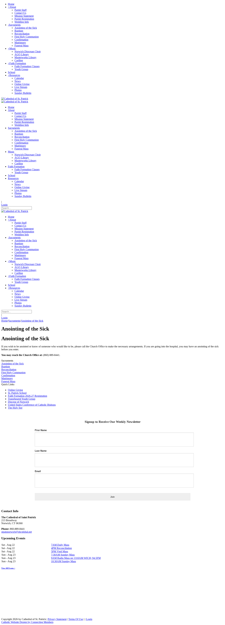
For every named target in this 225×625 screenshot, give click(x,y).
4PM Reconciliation (61, 548)
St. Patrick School (17, 393)
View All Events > (8, 568)
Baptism (5, 366)
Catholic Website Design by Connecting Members (27, 622)
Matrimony (7, 378)
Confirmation (8, 375)
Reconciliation (8, 369)
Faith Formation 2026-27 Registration (27, 395)
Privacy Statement (57, 619)
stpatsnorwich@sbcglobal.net (16, 531)
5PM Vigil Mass (59, 551)
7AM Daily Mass (60, 544)
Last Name (41, 450)
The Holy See (15, 407)
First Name (41, 430)
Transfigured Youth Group (21, 398)
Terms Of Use (75, 619)
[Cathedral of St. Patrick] (14, 98)
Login (4, 204)
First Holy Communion (13, 372)
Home (4, 320)
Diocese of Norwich (18, 401)
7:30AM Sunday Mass (63, 554)
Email (38, 471)
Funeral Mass (8, 381)
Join (112, 496)
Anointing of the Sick (12, 363)
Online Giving (15, 390)
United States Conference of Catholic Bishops (32, 404)
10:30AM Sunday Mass (63, 561)
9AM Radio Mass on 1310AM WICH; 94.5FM (76, 558)
